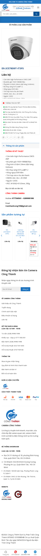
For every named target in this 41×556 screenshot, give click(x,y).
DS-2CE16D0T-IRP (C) (34, 232)
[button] (38, 7)
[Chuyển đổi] (4, 145)
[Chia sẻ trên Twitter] (11, 137)
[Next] (39, 239)
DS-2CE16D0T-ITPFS (7, 232)
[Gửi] (36, 14)
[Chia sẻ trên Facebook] (7, 137)
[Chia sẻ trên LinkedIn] (22, 137)
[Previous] (1, 239)
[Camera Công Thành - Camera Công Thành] (6, 7)
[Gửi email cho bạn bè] (15, 137)
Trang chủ (6, 554)
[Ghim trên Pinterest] (18, 137)
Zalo (35, 554)
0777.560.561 (16, 554)
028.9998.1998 (25, 554)
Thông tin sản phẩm (15, 145)
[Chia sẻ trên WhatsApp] (3, 137)
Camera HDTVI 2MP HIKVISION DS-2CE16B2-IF (20, 233)
